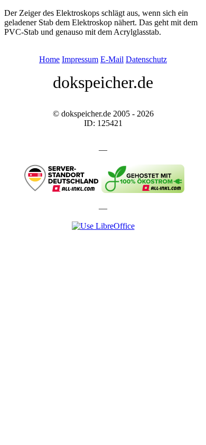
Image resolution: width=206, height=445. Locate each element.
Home (49, 59)
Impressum (80, 59)
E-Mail (112, 59)
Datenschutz (146, 59)
